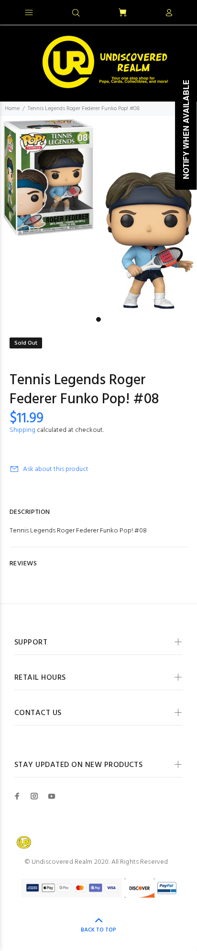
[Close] (181, 11)
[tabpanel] (98, 214)
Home (12, 108)
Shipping (22, 430)
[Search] (76, 13)
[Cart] (122, 13)
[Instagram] (34, 796)
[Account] (168, 13)
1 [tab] (98, 319)
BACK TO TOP (98, 930)
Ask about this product (55, 469)
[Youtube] (51, 796)
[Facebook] (17, 796)
